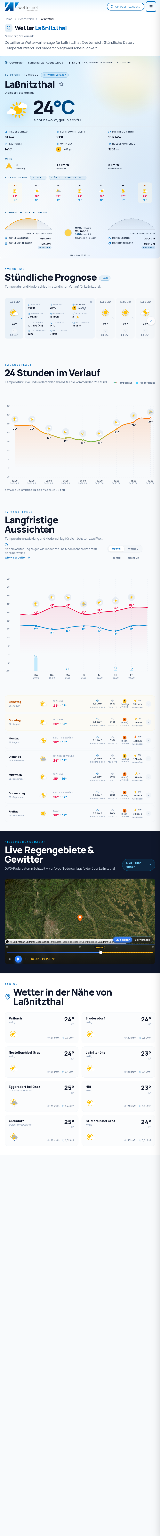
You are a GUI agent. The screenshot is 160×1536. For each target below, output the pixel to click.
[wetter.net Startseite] (21, 6)
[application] (80, 438)
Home (8, 19)
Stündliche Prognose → (68, 177)
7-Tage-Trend (16, 177)
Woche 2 (133, 548)
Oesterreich (26, 19)
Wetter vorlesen (56, 75)
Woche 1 (116, 548)
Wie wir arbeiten (16, 557)
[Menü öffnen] (151, 6)
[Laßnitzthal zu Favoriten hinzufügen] (61, 84)
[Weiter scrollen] (151, 320)
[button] (14, 318)
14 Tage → (38, 177)
